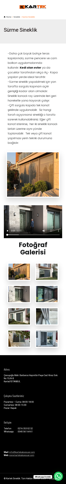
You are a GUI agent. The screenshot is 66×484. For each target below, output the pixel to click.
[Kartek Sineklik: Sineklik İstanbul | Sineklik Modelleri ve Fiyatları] (33, 7)
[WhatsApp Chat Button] (58, 476)
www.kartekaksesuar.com (21, 455)
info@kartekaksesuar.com (22, 452)
